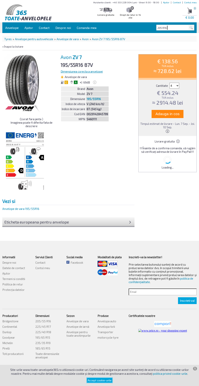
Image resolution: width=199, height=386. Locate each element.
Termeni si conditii (13, 279)
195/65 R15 (42, 337)
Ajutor (166, 2)
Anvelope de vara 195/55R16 (20, 208)
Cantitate (162, 85)
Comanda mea (86, 28)
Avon (85, 39)
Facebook (76, 262)
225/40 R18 (43, 332)
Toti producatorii (13, 354)
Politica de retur (12, 284)
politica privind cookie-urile (170, 373)
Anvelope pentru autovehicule (34, 39)
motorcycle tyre (108, 337)
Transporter (105, 332)
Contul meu (190, 2)
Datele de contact (13, 268)
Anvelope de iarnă (77, 326)
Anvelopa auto (107, 321)
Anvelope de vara (68, 39)
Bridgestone (10, 321)
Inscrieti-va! (187, 300)
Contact (177, 2)
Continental (9, 326)
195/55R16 (94, 99)
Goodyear (8, 337)
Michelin (7, 343)
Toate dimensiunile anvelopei (47, 355)
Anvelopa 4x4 (106, 326)
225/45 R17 (43, 326)
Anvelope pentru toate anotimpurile (78, 333)
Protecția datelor (13, 289)
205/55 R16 (43, 321)
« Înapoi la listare (12, 46)
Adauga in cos (167, 114)
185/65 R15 (42, 348)
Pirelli (6, 348)
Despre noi (63, 28)
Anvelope (12, 28)
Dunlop (6, 332)
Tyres (8, 39)
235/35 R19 (43, 343)
